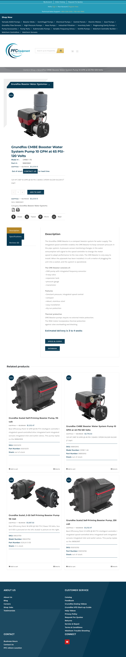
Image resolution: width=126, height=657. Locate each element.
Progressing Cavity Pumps (104, 25)
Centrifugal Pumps (45, 22)
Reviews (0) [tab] (14, 243)
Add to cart (35, 192)
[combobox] (30, 85)
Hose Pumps (50, 25)
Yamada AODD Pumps (11, 22)
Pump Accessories (9, 29)
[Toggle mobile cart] (72, 51)
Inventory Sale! (84, 25)
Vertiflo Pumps (84, 29)
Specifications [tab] (15, 236)
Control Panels (79, 22)
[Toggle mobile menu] (77, 51)
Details (57, 469)
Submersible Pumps (41, 29)
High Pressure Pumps (33, 25)
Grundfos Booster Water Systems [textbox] (29, 84)
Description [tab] (14, 230)
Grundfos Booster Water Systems (33, 206)
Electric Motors (94, 22)
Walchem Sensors (29, 32)
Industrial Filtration (67, 25)
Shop (33, 70)
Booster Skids (29, 22)
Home (26, 70)
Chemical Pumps (63, 22)
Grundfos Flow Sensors (11, 25)
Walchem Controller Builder (104, 29)
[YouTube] (67, 642)
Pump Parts (25, 29)
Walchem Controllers (10, 32)
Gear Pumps (109, 22)
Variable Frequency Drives (64, 29)
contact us (30, 171)
